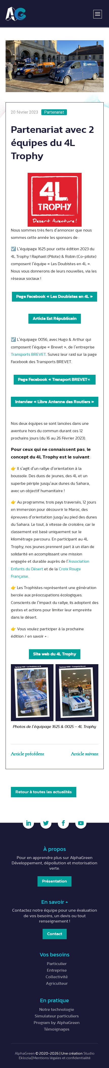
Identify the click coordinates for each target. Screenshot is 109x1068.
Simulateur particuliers (57, 1016)
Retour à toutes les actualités (43, 792)
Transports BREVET (28, 354)
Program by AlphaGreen (57, 1022)
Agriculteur (57, 983)
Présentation (54, 881)
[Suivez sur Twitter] (45, 823)
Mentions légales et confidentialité (61, 1058)
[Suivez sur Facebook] (63, 823)
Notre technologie (56, 1009)
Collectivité (57, 977)
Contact (54, 934)
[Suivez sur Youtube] (80, 823)
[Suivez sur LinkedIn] (28, 823)
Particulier (57, 963)
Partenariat (54, 112)
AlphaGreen (25, 1053)
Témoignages (56, 1029)
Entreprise (57, 970)
